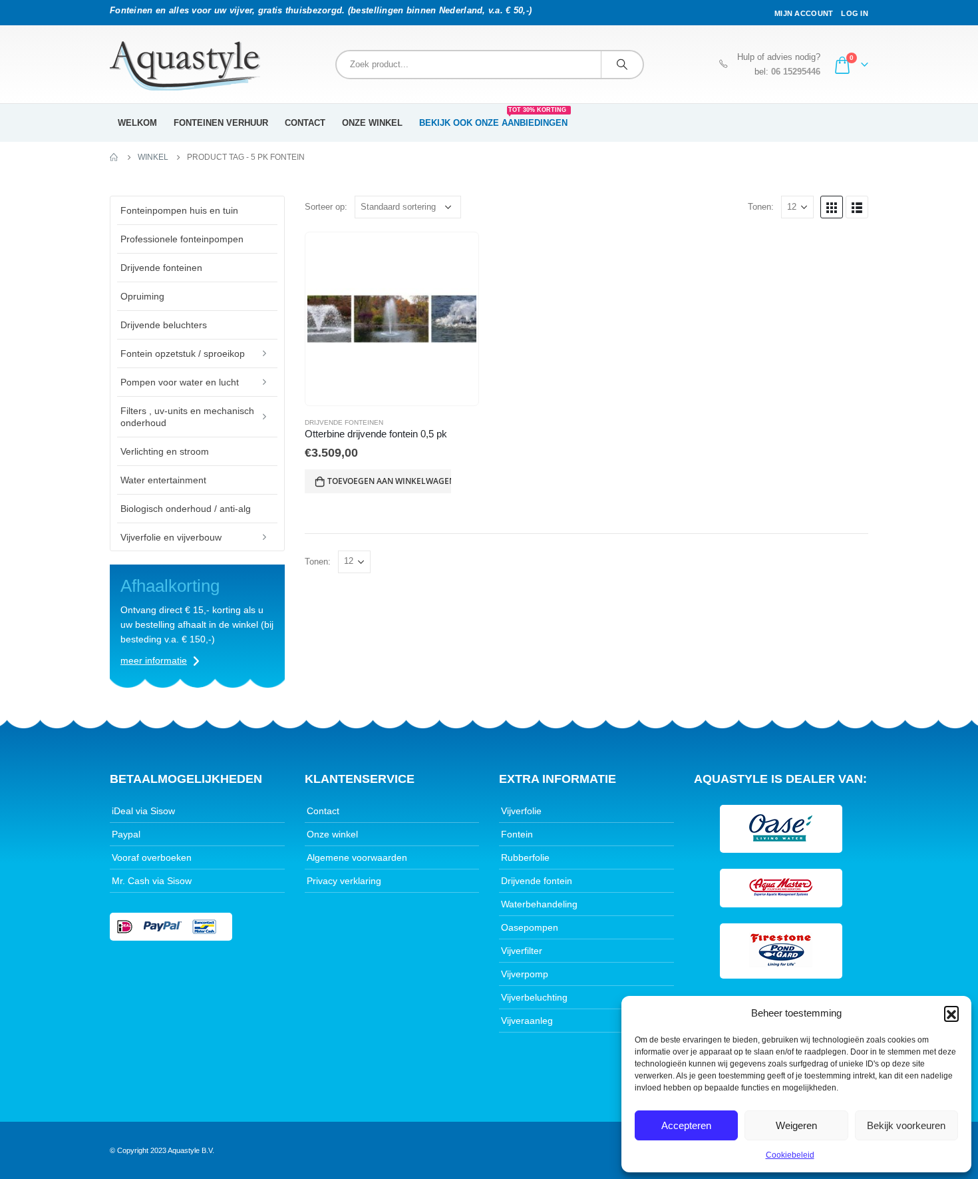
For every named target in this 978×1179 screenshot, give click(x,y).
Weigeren (796, 1125)
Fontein (517, 834)
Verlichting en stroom (164, 451)
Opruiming (142, 296)
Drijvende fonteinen (344, 422)
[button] (951, 1013)
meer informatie (153, 660)
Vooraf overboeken (152, 857)
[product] (391, 318)
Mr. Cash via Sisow (152, 880)
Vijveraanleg (527, 1020)
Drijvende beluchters (163, 325)
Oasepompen (529, 927)
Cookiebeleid (790, 1155)
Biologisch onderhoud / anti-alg (185, 508)
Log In (854, 13)
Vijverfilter (521, 950)
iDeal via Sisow (143, 811)
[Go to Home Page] (114, 157)
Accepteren (686, 1125)
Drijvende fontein (536, 880)
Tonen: (761, 207)
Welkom (137, 123)
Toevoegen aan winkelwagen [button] (389, 481)
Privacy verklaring (344, 880)
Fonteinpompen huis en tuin (179, 210)
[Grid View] (831, 207)
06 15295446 (795, 72)
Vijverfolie (521, 811)
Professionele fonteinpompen (182, 239)
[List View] (857, 207)
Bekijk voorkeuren (906, 1125)
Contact (305, 123)
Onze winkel (372, 123)
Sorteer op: (326, 207)
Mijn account (803, 13)
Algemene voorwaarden (357, 857)
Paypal (126, 834)
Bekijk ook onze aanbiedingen (493, 118)
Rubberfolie (525, 857)
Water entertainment (163, 480)
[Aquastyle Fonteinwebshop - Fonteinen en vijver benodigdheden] (185, 66)
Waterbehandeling (539, 904)
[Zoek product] (622, 64)
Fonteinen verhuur (221, 123)
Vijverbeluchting (534, 997)
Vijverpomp (524, 974)
